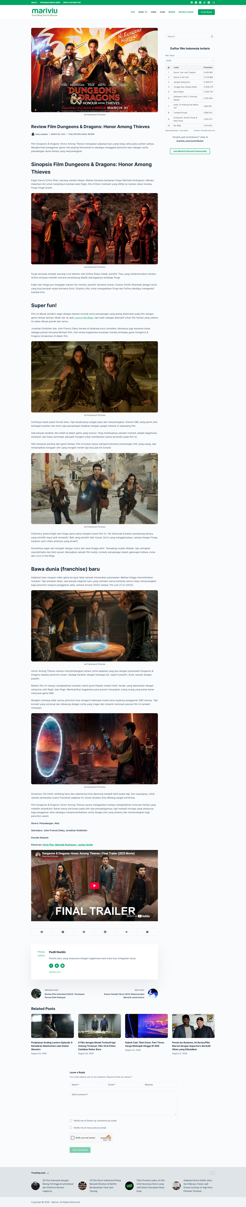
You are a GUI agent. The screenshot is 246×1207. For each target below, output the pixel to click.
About (34, 2)
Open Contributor (72, 2)
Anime (153, 12)
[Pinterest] (84, 932)
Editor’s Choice (186, 12)
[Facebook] (192, 2)
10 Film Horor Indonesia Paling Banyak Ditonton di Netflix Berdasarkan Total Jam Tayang (105, 1185)
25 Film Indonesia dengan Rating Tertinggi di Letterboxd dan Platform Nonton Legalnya (58, 1185)
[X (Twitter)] (196, 2)
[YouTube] (209, 2)
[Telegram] (126, 932)
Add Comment (80, 1094)
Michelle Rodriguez (66, 844)
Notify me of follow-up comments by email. (95, 1120)
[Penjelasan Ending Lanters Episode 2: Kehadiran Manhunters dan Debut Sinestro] (52, 1026)
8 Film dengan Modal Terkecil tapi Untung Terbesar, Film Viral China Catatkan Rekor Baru (96, 1046)
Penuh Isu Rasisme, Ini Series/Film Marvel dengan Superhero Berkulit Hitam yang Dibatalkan (191, 1046)
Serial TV (142, 12)
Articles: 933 (54, 972)
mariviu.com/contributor (190, 140)
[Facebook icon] (51, 966)
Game (162, 12)
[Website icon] (57, 966)
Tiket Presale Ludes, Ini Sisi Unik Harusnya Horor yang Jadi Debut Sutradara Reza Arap (151, 1185)
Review (172, 12)
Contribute (206, 12)
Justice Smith (85, 844)
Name (75, 1084)
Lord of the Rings (84, 317)
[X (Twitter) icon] (62, 966)
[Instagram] (200, 2)
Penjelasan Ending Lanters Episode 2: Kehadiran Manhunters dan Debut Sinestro (52, 1046)
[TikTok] (204, 2)
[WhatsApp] (147, 932)
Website (149, 1084)
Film (133, 12)
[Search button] (212, 36)
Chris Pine (48, 844)
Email (111, 1084)
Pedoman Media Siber (50, 2)
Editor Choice (80, 134)
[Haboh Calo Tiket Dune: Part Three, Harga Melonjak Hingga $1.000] (146, 1026)
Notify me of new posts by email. (90, 1127)
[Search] (214, 2)
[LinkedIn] (105, 932)
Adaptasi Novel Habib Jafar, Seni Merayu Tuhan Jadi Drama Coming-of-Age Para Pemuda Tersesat (198, 1185)
